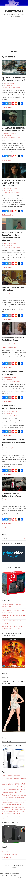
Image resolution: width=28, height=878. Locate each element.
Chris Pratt (18, 780)
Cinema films (6, 87)
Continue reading (7, 107)
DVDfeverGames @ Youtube (10, 854)
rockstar (12, 807)
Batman (12, 775)
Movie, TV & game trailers (10, 297)
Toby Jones (12, 816)
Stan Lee (8, 811)
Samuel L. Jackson (8, 809)
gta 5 (13, 795)
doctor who (16, 784)
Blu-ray (5, 347)
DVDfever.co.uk (14, 11)
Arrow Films (5, 851)
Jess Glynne (8, 800)
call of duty (17, 778)
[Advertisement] (14, 32)
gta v (21, 795)
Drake (18, 787)
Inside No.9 (10, 797)
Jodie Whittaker (15, 800)
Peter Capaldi (13, 805)
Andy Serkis (5, 775)
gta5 (17, 795)
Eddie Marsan (13, 789)
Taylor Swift (5, 816)
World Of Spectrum (7, 858)
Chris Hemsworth (10, 780)
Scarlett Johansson (20, 809)
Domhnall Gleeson (6, 787)
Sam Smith (19, 807)
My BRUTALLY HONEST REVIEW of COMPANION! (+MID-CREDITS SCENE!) (13, 183)
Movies (13, 87)
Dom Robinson (8, 85)
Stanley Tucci (16, 811)
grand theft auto (10, 792)
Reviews (17, 87)
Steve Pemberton (19, 813)
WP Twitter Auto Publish (8, 877)
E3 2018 (6, 789)
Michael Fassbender (15, 802)
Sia (3, 811)
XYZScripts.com (22, 877)
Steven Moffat (9, 813)
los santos (6, 802)
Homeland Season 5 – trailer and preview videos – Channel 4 (13, 442)
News (18, 297)
